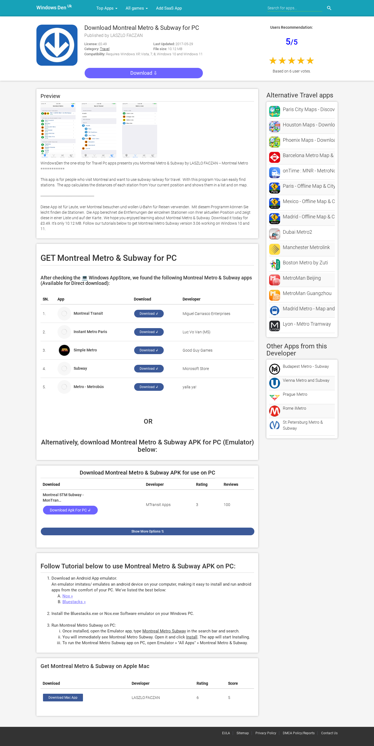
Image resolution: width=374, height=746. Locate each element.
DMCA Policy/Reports (299, 733)
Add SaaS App (169, 8)
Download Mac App (62, 697)
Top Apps (105, 8)
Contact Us (329, 733)
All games (135, 8)
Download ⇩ (143, 73)
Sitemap (243, 733)
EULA (226, 733)
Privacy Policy (265, 733)
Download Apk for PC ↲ (70, 510)
